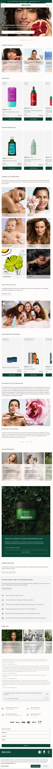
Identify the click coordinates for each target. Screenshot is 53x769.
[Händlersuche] (46, 698)
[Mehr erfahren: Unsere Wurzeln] (33, 641)
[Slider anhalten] (1, 1)
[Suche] (2, 5)
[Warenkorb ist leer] (47, 5)
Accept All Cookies (35, 766)
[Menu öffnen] (49, 5)
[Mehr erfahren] (39, 752)
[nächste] (50, 1)
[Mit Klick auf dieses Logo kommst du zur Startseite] (26, 5)
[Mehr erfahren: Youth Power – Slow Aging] (12, 60)
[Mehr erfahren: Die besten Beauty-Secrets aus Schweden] (12, 466)
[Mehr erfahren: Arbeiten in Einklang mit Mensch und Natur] (12, 641)
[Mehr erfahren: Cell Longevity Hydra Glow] (33, 60)
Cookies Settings (4, 766)
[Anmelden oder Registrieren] (5, 5)
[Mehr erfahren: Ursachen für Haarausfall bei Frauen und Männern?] (33, 466)
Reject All (46, 766)
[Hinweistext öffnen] (47, 694)
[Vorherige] (48, 1)
